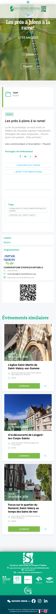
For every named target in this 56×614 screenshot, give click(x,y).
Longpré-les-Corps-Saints (22, 215)
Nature (9, 114)
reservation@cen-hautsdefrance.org (21, 274)
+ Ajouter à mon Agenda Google (28, 172)
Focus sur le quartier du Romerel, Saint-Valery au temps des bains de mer (23, 508)
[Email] (35, 156)
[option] (46, 611)
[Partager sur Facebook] (20, 156)
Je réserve (24, 386)
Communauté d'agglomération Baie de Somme (27, 209)
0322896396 (12, 270)
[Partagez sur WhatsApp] (30, 156)
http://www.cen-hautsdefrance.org (20, 277)
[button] (28, 2)
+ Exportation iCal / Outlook (28, 165)
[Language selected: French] (44, 611)
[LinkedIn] (25, 156)
